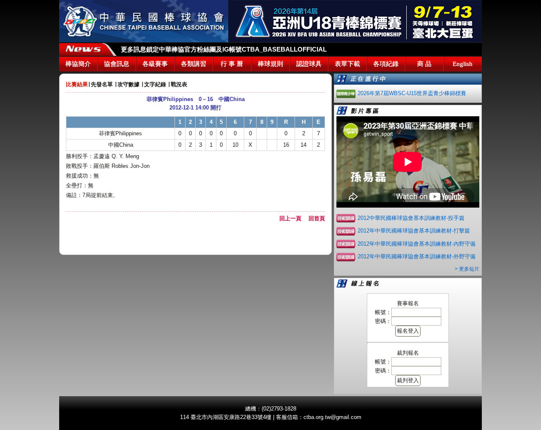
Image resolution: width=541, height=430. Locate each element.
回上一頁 (293, 218)
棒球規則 (270, 63)
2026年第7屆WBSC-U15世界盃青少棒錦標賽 (412, 93)
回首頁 (317, 218)
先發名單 (102, 84)
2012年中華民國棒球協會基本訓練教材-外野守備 (416, 256)
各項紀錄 (386, 63)
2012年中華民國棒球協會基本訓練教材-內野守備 (416, 244)
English (463, 63)
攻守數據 (128, 84)
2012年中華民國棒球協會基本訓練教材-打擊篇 (414, 230)
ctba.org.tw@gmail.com (332, 417)
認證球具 (309, 63)
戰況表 (179, 84)
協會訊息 (116, 63)
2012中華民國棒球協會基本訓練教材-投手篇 (411, 218)
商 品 (424, 63)
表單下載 (347, 63)
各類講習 (193, 63)
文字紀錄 (155, 84)
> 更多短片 (467, 269)
